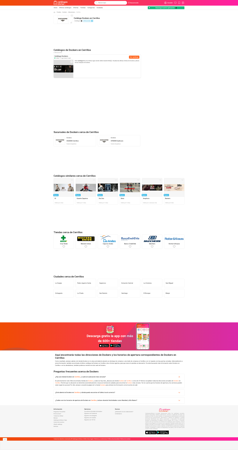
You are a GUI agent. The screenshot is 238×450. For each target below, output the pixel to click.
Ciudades (100, 8)
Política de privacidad (113, 439)
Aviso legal (90, 439)
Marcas (56, 418)
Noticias (56, 426)
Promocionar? (57, 413)
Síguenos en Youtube (90, 417)
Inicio (55, 8)
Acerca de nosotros (59, 422)
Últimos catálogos (65, 8)
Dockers (64, 12)
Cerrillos (77, 377)
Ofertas (75, 8)
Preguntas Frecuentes (59, 411)
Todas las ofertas (58, 416)
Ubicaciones (71, 12)
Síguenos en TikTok (89, 420)
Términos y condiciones (100, 439)
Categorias (91, 8)
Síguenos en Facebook (90, 413)
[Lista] (183, 2)
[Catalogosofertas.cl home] (61, 2)
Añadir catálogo (58, 424)
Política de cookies (125, 439)
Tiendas (83, 8)
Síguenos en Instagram (90, 415)
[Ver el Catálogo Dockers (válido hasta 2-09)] (63, 69)
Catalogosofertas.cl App (60, 420)
